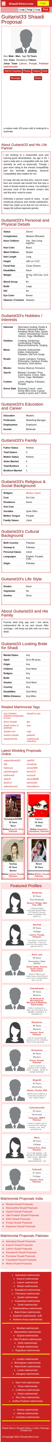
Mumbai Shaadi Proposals (19, 1204)
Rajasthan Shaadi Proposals (20, 1226)
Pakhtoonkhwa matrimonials (27, 1308)
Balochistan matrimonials (27, 1312)
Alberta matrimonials (27, 1413)
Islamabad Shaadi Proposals (21, 1241)
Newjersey (37, 893)
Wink (45, 71)
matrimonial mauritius (33, 740)
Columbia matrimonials (27, 1417)
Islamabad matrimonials (27, 1275)
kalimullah (32, 782)
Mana (37, 1137)
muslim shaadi (11, 735)
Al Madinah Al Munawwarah (37, 999)
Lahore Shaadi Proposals (19, 1249)
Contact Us (26, 1430)
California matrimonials (27, 1390)
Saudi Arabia (37, 1004)
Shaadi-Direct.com (21, 3)
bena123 (31, 771)
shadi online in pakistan (11, 726)
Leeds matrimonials (27, 1370)
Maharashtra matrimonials (27, 1332)
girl (28, 722)
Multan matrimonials (27, 1286)
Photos (27, 71)
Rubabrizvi (37, 1022)
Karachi (13, 829)
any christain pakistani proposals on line (14, 715)
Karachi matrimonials (27, 1279)
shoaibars (32, 764)
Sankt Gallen (32, 967)
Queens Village (34, 903)
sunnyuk (31, 775)
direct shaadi (10, 722)
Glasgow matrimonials (27, 1374)
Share (38, 78)
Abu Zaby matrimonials (27, 1397)
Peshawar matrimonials (27, 1293)
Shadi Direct (8, 1428)
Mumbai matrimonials (28, 1328)
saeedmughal (11, 771)
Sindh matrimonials (27, 1304)
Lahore (23, 63)
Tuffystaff (36, 1169)
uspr (29, 731)
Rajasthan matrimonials (27, 1350)
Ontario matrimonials (27, 1410)
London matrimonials (27, 1359)
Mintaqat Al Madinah (37, 1002)
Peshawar (33, 1118)
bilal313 (8, 782)
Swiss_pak (37, 954)
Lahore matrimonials (27, 1282)
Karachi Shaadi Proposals (19, 1245)
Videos (36, 71)
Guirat (33, 1060)
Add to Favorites (12, 71)
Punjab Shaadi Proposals (19, 1223)
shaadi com (9, 731)
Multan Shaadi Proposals (19, 1263)
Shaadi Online (23, 1428)
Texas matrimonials (27, 1386)
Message (15, 78)
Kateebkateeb (37, 988)
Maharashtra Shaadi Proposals (22, 1208)
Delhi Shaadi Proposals (18, 1219)
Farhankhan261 (37, 1107)
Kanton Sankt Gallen (38, 968)
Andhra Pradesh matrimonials (27, 1401)
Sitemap (44, 1428)
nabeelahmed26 (12, 760)
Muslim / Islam (33, 493)
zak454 (30, 760)
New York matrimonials (27, 1382)
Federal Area (34, 1148)
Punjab (33, 63)
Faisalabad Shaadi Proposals (21, 1260)
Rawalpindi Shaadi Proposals (21, 1252)
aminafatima (33, 786)
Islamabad (42, 829)
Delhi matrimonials (27, 1343)
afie (5, 764)
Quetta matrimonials (27, 1297)
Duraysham (36, 1050)
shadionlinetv (10, 739)
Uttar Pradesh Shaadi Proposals (22, 1215)
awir (29, 725)
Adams (30, 1090)
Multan (38, 874)
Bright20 (37, 1080)
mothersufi (9, 775)
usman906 (32, 768)
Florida (38, 1090)
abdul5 (7, 779)
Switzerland (37, 971)
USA (40, 905)
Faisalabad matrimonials (27, 1301)
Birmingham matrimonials (27, 1363)
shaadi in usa (33, 713)
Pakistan (13, 831)
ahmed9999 (33, 779)
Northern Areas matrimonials (27, 1319)
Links (35, 1428)
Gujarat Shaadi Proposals (19, 1211)
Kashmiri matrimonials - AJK (27, 1316)
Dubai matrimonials (28, 1393)
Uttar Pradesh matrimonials (27, 1339)
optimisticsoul (11, 786)
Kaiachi (33, 1180)
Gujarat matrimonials (27, 1335)
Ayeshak (37, 924)
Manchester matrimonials (27, 1366)
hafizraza (8, 768)
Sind (20, 829)
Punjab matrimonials (27, 1346)
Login (43, 3)
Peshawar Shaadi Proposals (20, 1256)
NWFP (42, 1118)
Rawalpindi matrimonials (27, 1290)
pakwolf (31, 735)
